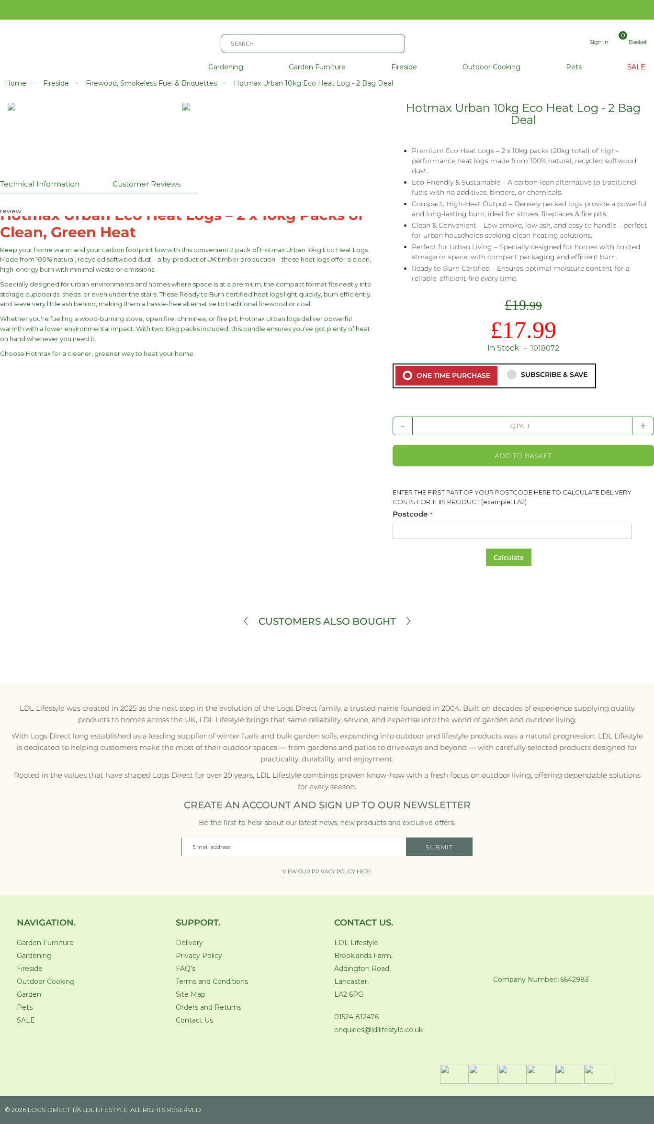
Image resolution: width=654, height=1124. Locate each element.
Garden (29, 994)
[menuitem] (225, 67)
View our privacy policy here (327, 871)
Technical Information (39, 183)
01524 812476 (356, 1017)
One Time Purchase (452, 375)
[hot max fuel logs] (108, 130)
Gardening (34, 955)
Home (16, 83)
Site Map (190, 994)
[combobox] (313, 43)
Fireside (57, 83)
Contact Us (194, 1020)
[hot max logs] (167, 130)
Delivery (189, 942)
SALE (26, 1020)
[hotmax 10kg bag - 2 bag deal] (186, 106)
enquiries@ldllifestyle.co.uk (378, 1029)
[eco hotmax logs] (265, 130)
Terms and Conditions (212, 981)
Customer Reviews (146, 183)
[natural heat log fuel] (309, 119)
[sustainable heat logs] (233, 119)
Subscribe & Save (553, 374)
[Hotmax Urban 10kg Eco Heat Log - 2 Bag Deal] (108, 142)
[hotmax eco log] (163, 119)
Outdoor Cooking (46, 981)
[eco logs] (213, 130)
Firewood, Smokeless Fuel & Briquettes (152, 83)
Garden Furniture (45, 942)
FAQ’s (185, 968)
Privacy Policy (199, 955)
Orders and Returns (208, 1007)
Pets (25, 1007)
